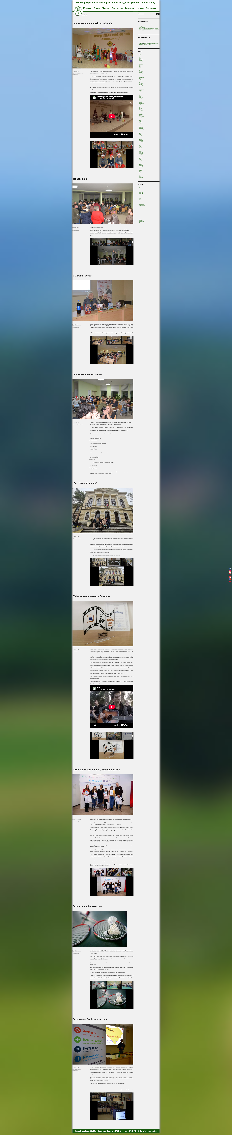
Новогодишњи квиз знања (87, 374)
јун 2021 (140, 120)
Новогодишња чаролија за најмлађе (92, 23)
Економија (129, 8)
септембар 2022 (141, 103)
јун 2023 (140, 92)
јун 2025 (140, 66)
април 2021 (140, 122)
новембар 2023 (141, 86)
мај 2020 (140, 134)
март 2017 (140, 176)
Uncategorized (75, 74)
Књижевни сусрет (82, 275)
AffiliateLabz (141, 43)
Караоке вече (79, 178)
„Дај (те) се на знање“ (84, 483)
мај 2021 (140, 121)
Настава (105, 8)
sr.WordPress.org (141, 222)
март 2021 (140, 123)
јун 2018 (140, 158)
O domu (140, 199)
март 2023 (140, 96)
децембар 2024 (141, 73)
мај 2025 (140, 67)
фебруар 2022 (141, 110)
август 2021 (140, 117)
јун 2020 (140, 133)
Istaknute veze (141, 193)
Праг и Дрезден (141, 26)
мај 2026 (140, 55)
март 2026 (140, 58)
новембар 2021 (141, 114)
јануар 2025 (140, 72)
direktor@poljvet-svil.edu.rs (147, 1131)
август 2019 (140, 144)
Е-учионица (151, 8)
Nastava (140, 197)
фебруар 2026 (141, 59)
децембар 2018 (141, 152)
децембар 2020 (141, 127)
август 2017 (140, 170)
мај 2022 (140, 107)
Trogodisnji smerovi (142, 205)
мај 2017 (140, 173)
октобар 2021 (141, 115)
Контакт (140, 8)
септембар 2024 (141, 77)
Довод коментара (141, 221)
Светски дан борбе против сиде (90, 1019)
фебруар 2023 (141, 97)
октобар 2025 (141, 64)
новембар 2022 (141, 101)
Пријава (140, 219)
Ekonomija (140, 191)
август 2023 (140, 90)
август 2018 (140, 157)
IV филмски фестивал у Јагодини (91, 596)
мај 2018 (140, 159)
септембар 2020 (141, 129)
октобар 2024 (141, 76)
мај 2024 (140, 79)
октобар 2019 (141, 141)
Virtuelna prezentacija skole (143, 207)
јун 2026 (140, 54)
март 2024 (140, 82)
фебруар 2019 (141, 150)
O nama (140, 200)
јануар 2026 (140, 60)
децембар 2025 (141, 61)
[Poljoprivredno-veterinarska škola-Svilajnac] (77, 8)
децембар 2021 (141, 113)
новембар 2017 (141, 166)
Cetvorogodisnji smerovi (142, 188)
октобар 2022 (141, 102)
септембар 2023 (141, 89)
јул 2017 (140, 171)
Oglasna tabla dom (141, 204)
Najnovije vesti (80, 73)
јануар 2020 (140, 139)
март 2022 (140, 109)
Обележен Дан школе (142, 27)
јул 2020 (140, 132)
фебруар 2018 (141, 163)
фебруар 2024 (141, 83)
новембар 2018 (141, 153)
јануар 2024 (140, 84)
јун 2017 (140, 172)
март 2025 (140, 70)
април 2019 (140, 147)
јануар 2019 (140, 151)
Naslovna (79, 228)
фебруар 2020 (141, 138)
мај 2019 (140, 146)
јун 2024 (140, 78)
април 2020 (140, 135)
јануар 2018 (140, 164)
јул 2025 (140, 65)
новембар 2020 (141, 128)
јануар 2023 (140, 98)
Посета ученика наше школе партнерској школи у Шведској (148, 28)
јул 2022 (140, 104)
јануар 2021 (140, 126)
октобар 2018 (141, 154)
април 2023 (140, 95)
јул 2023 (140, 91)
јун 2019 (140, 145)
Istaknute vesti (74, 73)
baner (139, 187)
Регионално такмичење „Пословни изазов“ (96, 769)
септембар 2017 (141, 169)
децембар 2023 (141, 85)
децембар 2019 (141, 140)
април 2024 (140, 80)
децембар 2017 (141, 165)
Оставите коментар (75, 75)
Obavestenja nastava (142, 203)
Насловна (87, 8)
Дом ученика (117, 8)
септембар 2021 (141, 116)
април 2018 (140, 160)
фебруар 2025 (141, 71)
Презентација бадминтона (87, 906)
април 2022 (140, 108)
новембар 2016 (141, 177)
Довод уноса (141, 220)
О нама (97, 8)
